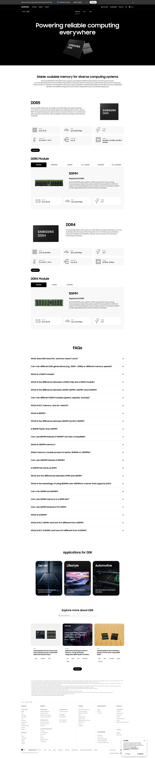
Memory (68, 661)
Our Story (119, 711)
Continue (93, 2)
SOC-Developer (62, 721)
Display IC (23, 724)
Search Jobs (119, 735)
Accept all (140, 754)
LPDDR (73, 658)
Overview (77, 11)
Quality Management (44, 711)
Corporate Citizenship (102, 740)
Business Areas (120, 713)
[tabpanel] (77, 188)
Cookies (54, 750)
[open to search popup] (126, 7)
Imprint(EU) (67, 750)
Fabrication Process (44, 724)
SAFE (79, 715)
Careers (118, 733)
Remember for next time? (65, 2)
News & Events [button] (104, 7)
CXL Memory (24, 716)
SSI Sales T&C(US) (75, 750)
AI (21, 734)
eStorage (23, 715)
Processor (23, 720)
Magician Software (44, 739)
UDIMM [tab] (69, 165)
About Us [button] (121, 7)
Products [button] (34, 7)
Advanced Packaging (82, 713)
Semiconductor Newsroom (122, 722)
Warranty (42, 738)
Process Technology (82, 711)
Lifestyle (23, 743)
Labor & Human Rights (102, 739)
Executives (119, 715)
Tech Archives (81, 722)
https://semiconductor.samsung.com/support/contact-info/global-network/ (47, 695)
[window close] (144, 740)
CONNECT (80, 725)
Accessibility (60, 750)
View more (77, 669)
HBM (78, 658)
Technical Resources (44, 722)
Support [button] (41, 7)
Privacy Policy (134, 748)
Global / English (78, 2)
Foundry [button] (47, 7)
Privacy (45, 750)
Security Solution (25, 725)
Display (22, 729)
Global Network (62, 716)
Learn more (35, 150)
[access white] (25, 750)
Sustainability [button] (113, 7)
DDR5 (84, 11)
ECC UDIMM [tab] (85, 165)
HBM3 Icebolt (85, 658)
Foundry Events (81, 716)
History (118, 716)
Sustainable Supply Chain (103, 742)
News (99, 709)
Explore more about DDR (77, 610)
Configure (127, 754)
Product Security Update (45, 716)
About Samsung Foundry (83, 709)
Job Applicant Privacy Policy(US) (86, 750)
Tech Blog (100, 713)
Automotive (23, 738)
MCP (22, 718)
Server (22, 736)
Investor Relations (120, 718)
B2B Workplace (62, 720)
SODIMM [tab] (101, 165)
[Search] (59, 615)
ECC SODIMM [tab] (116, 165)
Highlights (100, 735)
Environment (100, 737)
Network (23, 739)
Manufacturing (81, 718)
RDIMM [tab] (38, 165)
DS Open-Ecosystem (63, 711)
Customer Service (44, 713)
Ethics (118, 720)
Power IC (23, 727)
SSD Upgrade (43, 741)
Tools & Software (44, 732)
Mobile (22, 741)
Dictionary (42, 725)
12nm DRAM (43, 658)
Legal (50, 750)
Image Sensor (24, 722)
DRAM (24, 11)
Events (99, 711)
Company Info (119, 709)
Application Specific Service (84, 720)
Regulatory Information (45, 715)
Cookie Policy (126, 749)
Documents (42, 734)
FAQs (41, 736)
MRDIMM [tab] (54, 165)
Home (22, 702)
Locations (119, 729)
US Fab (79, 724)
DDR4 (90, 11)
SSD (22, 713)
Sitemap (95, 750)
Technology (100, 661)
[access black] (22, 750)
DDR (67, 658)
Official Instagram (121, 750)
